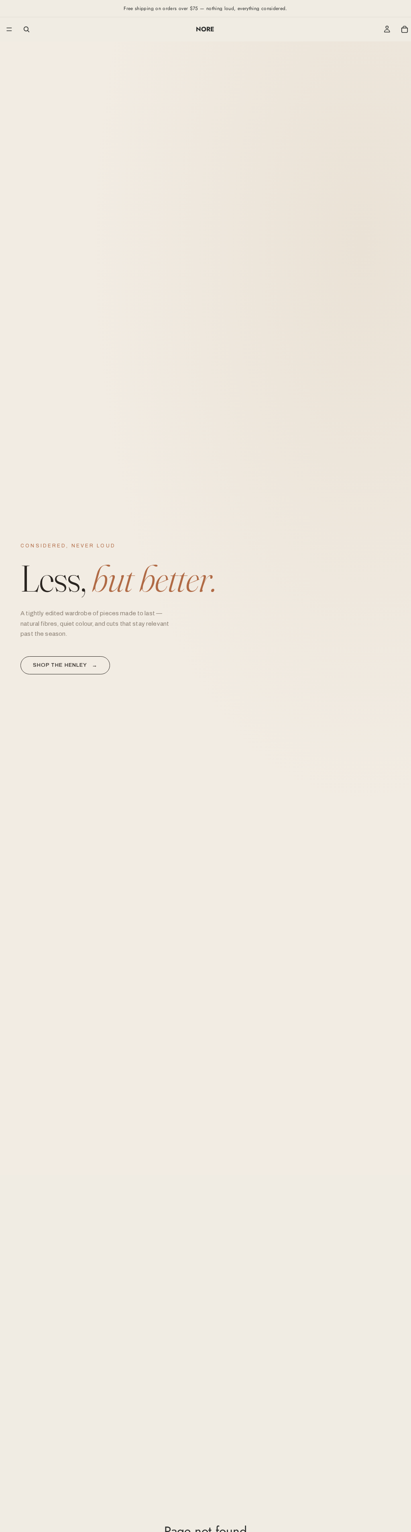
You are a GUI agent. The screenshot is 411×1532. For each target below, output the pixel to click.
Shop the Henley (65, 665)
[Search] (26, 29)
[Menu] (9, 29)
